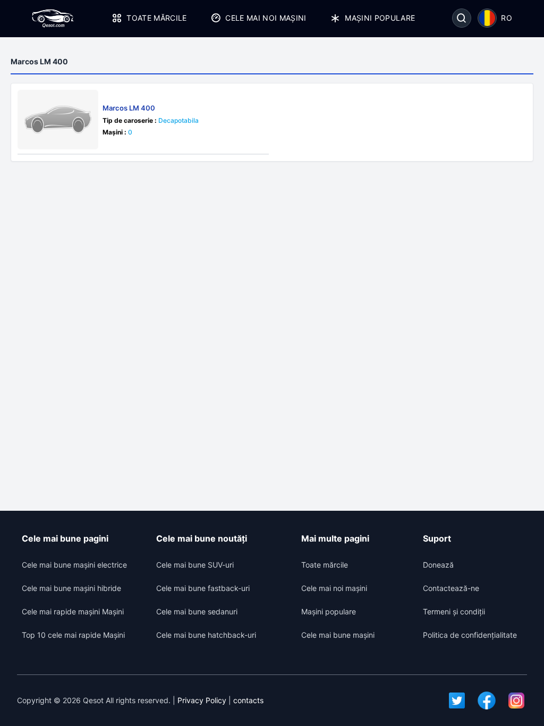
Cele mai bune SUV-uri (195, 564)
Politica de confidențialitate (470, 634)
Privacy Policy (201, 700)
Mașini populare (380, 17)
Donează (438, 564)
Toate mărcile (156, 17)
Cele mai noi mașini (266, 17)
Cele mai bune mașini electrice (74, 564)
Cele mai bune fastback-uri (203, 588)
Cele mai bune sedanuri (196, 611)
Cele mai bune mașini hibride (71, 588)
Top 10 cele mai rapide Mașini (73, 634)
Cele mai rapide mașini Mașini (73, 611)
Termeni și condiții (454, 611)
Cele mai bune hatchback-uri (206, 634)
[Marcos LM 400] (58, 119)
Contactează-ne (451, 588)
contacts (248, 700)
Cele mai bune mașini (338, 634)
